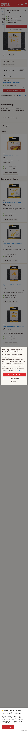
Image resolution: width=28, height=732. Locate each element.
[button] (14, 382)
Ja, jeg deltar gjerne (8, 727)
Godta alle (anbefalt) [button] (14, 374)
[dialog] (14, 366)
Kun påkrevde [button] (14, 378)
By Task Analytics (23, 730)
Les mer (21, 370)
